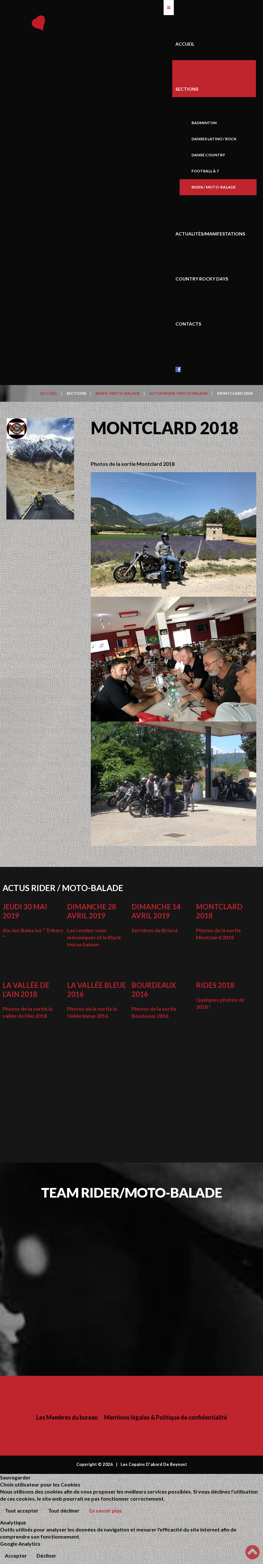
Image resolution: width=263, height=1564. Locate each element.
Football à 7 (205, 171)
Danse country (208, 154)
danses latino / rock (213, 138)
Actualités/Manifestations (210, 233)
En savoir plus (105, 1510)
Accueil (184, 44)
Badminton (203, 122)
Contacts (188, 324)
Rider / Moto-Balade (213, 187)
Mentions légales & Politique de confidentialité (165, 1417)
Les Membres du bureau (67, 1417)
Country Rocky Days (201, 278)
